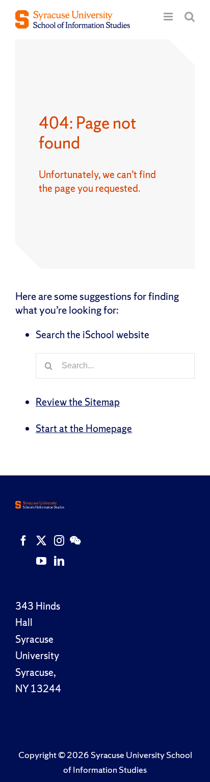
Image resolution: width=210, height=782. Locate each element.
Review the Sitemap (78, 402)
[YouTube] (41, 561)
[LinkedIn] (59, 561)
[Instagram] (59, 541)
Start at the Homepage (84, 428)
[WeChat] (75, 541)
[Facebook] (23, 541)
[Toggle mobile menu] (169, 16)
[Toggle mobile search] (190, 16)
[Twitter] (41, 541)
